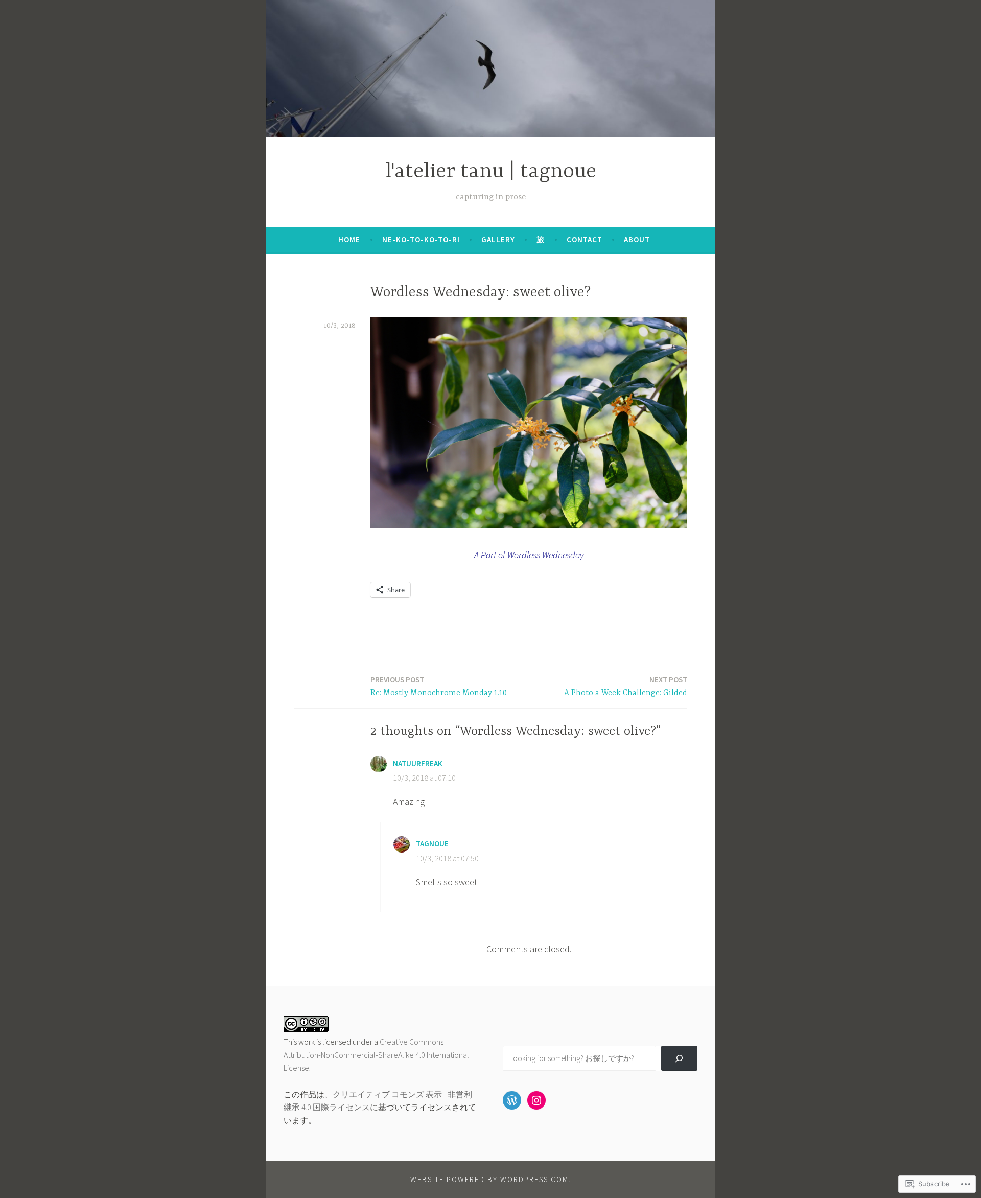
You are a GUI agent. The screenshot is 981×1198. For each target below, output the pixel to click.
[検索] (679, 1058)
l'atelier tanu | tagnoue (490, 172)
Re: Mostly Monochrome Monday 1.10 (438, 686)
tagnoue (432, 843)
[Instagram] (536, 1100)
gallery (498, 239)
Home (349, 239)
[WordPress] (512, 1100)
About (637, 239)
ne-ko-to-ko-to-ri (421, 239)
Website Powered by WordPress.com (489, 1179)
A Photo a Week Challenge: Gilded (625, 686)
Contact (584, 239)
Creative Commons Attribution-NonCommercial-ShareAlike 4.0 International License (376, 1054)
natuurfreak (417, 763)
